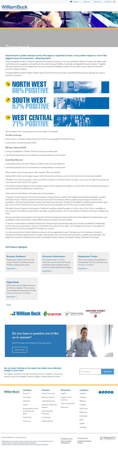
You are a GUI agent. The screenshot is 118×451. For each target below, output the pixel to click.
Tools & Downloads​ (68, 403)
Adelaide (83, 393)
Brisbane (83, 401)
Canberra (83, 405)
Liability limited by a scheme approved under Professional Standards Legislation (25, 444)
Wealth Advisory (47, 421)
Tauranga (83, 427)
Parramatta (83, 416)
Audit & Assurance (48, 393)
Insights (63, 393)
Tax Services (46, 417)
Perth (81, 420)
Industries (26, 401)
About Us (26, 393)
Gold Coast (84, 408)
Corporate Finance (48, 401)
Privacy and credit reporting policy (66, 442)
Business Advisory (48, 397)
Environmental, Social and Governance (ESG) (30, 411)
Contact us (108, 2)
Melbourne (83, 412)
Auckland (83, 397)
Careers (25, 405)
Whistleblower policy (67, 438)
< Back (8, 305)
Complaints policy (83, 438)
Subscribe (107, 371)
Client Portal (97, 2)
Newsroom (86, 2)
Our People (27, 397)
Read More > (12, 268)
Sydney (82, 423)
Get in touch (20, 350)
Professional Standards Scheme (84, 442)
